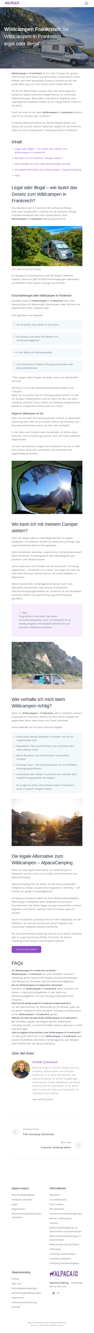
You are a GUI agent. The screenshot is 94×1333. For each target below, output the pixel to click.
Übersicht (54, 1194)
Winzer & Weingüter (60, 1218)
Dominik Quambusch (45, 1062)
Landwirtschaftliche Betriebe (65, 1213)
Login (15, 1204)
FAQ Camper (56, 1204)
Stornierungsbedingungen (26, 1293)
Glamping (55, 1249)
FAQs (17, 175)
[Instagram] (58, 1293)
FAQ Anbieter (56, 1209)
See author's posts (42, 1099)
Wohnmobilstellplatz (23, 1194)
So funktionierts (58, 1199)
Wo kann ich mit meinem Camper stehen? (39, 158)
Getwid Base (44, 1325)
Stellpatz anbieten (22, 1199)
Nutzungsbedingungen (24, 1288)
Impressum (18, 1297)
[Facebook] (54, 1293)
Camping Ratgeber (60, 1258)
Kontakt (16, 1307)
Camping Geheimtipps (62, 1253)
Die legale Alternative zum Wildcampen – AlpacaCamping (48, 169)
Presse (15, 1278)
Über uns (17, 1283)
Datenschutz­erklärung (24, 1302)
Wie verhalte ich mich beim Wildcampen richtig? (42, 163)
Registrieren (18, 1209)
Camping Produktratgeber (64, 1263)
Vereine (53, 1223)
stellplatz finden (26, 949)
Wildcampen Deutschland (64, 1244)
